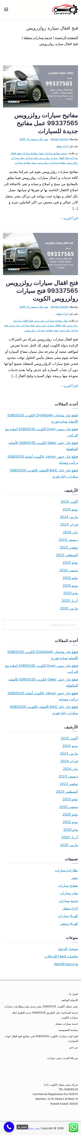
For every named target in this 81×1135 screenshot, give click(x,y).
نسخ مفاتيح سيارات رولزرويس (41, 330)
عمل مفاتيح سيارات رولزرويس (51, 320)
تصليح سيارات (68, 885)
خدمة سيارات (68, 901)
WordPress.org (66, 964)
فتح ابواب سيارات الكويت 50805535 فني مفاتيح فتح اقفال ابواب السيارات (41, 1038)
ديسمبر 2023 (68, 540)
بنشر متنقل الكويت (29, 1128)
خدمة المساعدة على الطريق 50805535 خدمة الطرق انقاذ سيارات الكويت (45, 1015)
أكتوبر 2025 (69, 502)
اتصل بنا (73, 993)
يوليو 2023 (70, 562)
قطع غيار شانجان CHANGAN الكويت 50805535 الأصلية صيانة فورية (42, 418)
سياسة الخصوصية (68, 1029)
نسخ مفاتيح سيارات (25, 162)
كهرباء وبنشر (69, 924)
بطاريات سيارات (66, 870)
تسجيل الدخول (67, 949)
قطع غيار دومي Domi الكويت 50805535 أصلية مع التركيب (41, 432)
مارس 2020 (69, 608)
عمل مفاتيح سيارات (32, 153)
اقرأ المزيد (70, 218)
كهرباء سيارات (68, 916)
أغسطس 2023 (67, 555)
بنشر (74, 878)
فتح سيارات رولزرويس (21, 325)
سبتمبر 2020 (68, 570)
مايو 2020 (70, 593)
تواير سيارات (69, 893)
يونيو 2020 (70, 585)
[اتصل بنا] (9, 1127)
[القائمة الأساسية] (6, 10)
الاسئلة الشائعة (69, 1000)
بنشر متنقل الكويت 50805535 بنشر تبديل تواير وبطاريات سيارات (41, 1006)
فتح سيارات (31, 158)
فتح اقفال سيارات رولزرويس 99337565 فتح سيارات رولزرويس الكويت (42, 290)
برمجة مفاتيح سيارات (56, 153)
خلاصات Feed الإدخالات (61, 956)
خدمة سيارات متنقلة (66, 1023)
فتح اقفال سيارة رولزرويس (53, 158)
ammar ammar (59, 139)
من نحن (73, 1047)
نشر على (33, 139)
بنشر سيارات (54, 1058)
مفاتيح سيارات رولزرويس (51, 162)
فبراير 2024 (69, 524)
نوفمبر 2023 (69, 547)
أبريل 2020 (69, 601)
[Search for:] (40, 625)
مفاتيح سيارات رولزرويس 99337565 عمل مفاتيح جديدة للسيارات (46, 122)
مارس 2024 (69, 517)
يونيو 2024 (70, 509)
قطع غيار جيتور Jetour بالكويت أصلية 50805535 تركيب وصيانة (43, 460)
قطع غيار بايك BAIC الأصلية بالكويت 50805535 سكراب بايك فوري (44, 473)
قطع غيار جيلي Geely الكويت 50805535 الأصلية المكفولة (43, 446)
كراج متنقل (62, 146)
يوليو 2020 (70, 578)
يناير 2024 (70, 532)
